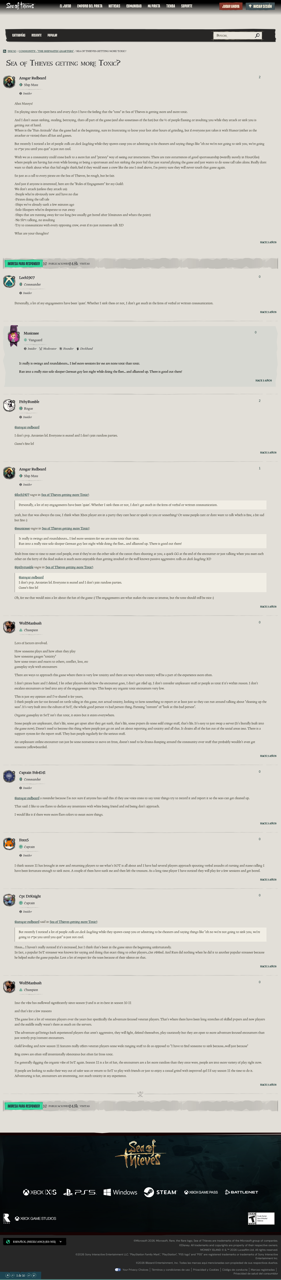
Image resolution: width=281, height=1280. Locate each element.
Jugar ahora (231, 6)
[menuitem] (65, 6)
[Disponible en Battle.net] (241, 1192)
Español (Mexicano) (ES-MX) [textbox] (34, 1241)
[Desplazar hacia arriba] (13, 1275)
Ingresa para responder (24, 264)
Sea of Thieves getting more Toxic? (65, 495)
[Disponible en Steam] (161, 1192)
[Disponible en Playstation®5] (80, 1192)
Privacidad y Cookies (206, 1269)
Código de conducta (235, 1269)
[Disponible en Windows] (120, 1192)
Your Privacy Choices (135, 1269)
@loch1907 (22, 495)
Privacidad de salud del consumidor (256, 1273)
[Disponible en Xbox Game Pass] (201, 1192)
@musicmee (22, 528)
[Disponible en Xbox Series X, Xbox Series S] (40, 1192)
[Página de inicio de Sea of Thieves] (21, 6)
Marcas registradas (263, 1269)
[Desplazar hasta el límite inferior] (34, 1275)
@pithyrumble (24, 567)
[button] (34, 1241)
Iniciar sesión (262, 6)
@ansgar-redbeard (27, 427)
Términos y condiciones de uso (171, 1269)
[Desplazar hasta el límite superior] (7, 1275)
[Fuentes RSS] (5, 51)
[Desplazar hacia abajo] (29, 1275)
